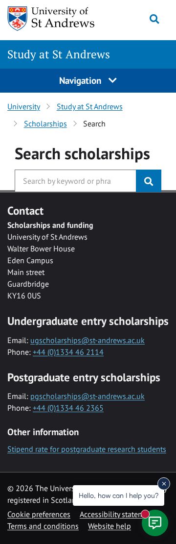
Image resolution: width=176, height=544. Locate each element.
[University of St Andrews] (51, 18)
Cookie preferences (38, 514)
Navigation (81, 80)
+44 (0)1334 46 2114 (68, 352)
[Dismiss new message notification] (163, 483)
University (23, 106)
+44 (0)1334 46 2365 (68, 408)
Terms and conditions (43, 526)
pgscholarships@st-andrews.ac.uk (87, 396)
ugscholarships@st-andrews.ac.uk (87, 340)
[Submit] (148, 181)
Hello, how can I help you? (118, 495)
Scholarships (45, 123)
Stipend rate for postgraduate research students (86, 449)
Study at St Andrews (58, 54)
